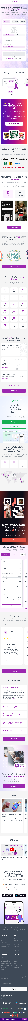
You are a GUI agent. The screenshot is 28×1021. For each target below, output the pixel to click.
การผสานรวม (17, 946)
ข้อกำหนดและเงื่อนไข (11, 58)
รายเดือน (14, 554)
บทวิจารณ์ (16, 950)
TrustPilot (16, 948)
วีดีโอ (15, 963)
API (2, 940)
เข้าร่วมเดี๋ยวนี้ (14, 786)
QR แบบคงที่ (6, 44)
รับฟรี (11, 605)
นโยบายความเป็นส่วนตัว (6, 959)
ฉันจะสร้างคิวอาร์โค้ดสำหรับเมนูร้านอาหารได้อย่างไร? (12, 714)
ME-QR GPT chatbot (6, 944)
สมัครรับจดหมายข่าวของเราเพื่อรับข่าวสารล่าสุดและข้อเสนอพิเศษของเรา (14, 977)
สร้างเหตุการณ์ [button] (14, 421)
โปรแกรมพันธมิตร (5, 942)
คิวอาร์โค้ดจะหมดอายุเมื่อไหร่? (11, 707)
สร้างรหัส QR (14, 390)
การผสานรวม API (5, 594)
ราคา (15, 942)
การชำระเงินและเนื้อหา (19, 940)
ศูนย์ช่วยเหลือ (17, 967)
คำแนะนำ (16, 959)
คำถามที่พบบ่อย (17, 957)
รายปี (5, 554)
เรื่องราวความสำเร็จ (18, 965)
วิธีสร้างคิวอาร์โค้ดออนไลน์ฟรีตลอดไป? (13, 731)
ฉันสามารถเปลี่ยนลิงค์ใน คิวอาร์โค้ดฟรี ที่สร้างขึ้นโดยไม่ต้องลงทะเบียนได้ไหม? (13, 723)
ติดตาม (14, 989)
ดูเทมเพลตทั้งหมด (14, 227)
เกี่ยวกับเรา (16, 938)
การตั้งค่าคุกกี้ (4, 967)
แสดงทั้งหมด (14, 671)
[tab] (14, 694)
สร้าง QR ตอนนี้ (14, 266)
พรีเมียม (12, 46)
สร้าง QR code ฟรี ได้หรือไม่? (11, 687)
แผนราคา (13, 698)
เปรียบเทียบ (16, 944)
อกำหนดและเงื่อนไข (5, 961)
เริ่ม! (14, 539)
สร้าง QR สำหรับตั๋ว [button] (14, 426)
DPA (2, 971)
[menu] (2, 2)
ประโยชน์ (3, 938)
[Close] (1, 1019)
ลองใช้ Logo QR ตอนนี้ (14, 123)
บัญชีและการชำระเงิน (6, 957)
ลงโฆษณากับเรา (5, 946)
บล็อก (15, 961)
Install (25, 1019)
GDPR (2, 969)
